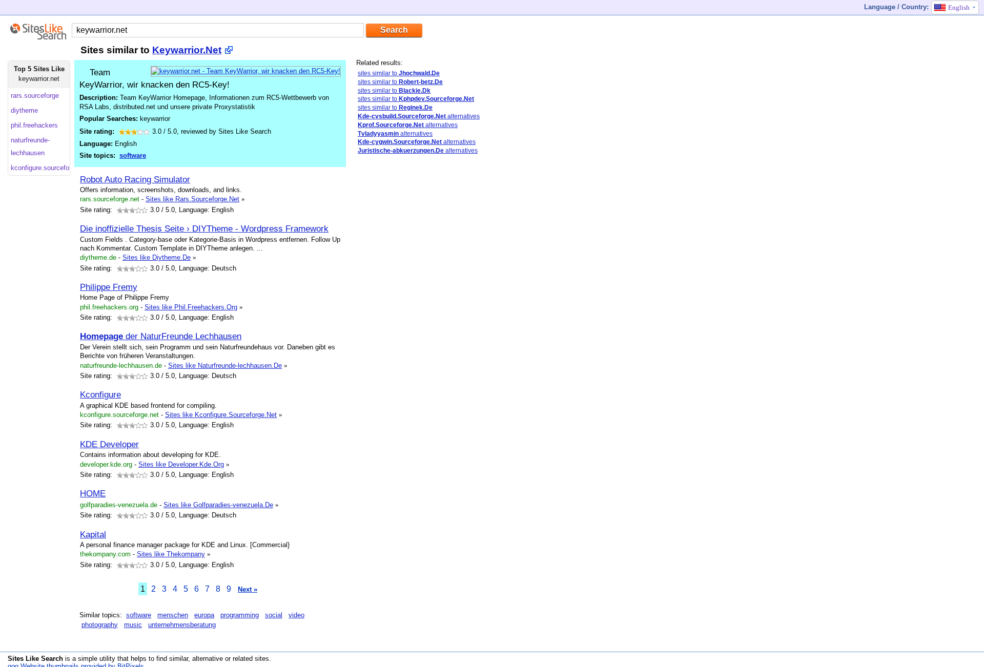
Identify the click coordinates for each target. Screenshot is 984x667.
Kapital (93, 534)
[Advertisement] (397, 324)
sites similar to (399, 73)
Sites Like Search (35, 658)
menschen (172, 615)
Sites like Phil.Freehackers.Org (191, 307)
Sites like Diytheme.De (156, 257)
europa (204, 615)
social (273, 615)
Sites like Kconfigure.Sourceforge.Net (221, 415)
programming (239, 615)
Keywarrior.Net (186, 50)
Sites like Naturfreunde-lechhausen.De (225, 365)
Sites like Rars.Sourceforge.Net (192, 199)
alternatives (419, 116)
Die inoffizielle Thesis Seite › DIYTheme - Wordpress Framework (204, 228)
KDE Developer (109, 444)
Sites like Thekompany (171, 554)
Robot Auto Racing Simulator (135, 179)
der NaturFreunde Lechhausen (160, 336)
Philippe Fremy (108, 287)
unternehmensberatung (182, 625)
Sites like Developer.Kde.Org (181, 464)
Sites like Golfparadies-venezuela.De (218, 505)
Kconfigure (100, 394)
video (296, 615)
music (133, 625)
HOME (93, 493)
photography (99, 625)
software (132, 155)
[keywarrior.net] (246, 71)
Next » (247, 589)
